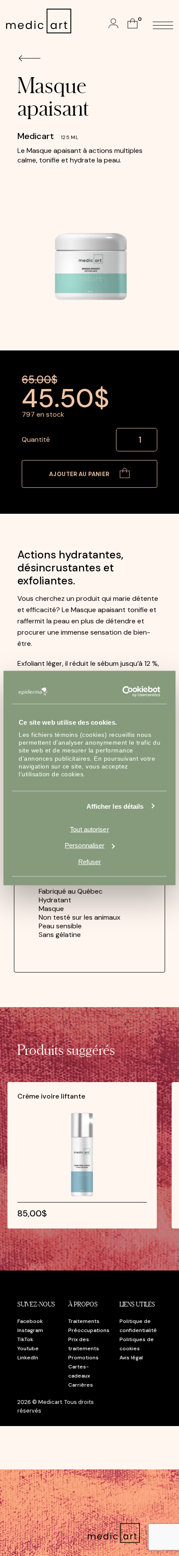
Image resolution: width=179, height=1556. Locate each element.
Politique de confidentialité (138, 1326)
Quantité (36, 439)
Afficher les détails (115, 806)
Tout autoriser (89, 829)
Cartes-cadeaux (79, 1371)
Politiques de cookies (136, 1344)
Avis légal (131, 1357)
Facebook (30, 1321)
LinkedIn (27, 1357)
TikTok (25, 1339)
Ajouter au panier (80, 474)
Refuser (89, 861)
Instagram (30, 1330)
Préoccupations (88, 1330)
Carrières (80, 1384)
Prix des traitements (83, 1344)
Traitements (83, 1321)
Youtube (28, 1348)
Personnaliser (84, 845)
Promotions (83, 1357)
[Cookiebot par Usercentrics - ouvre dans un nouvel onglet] (123, 691)
